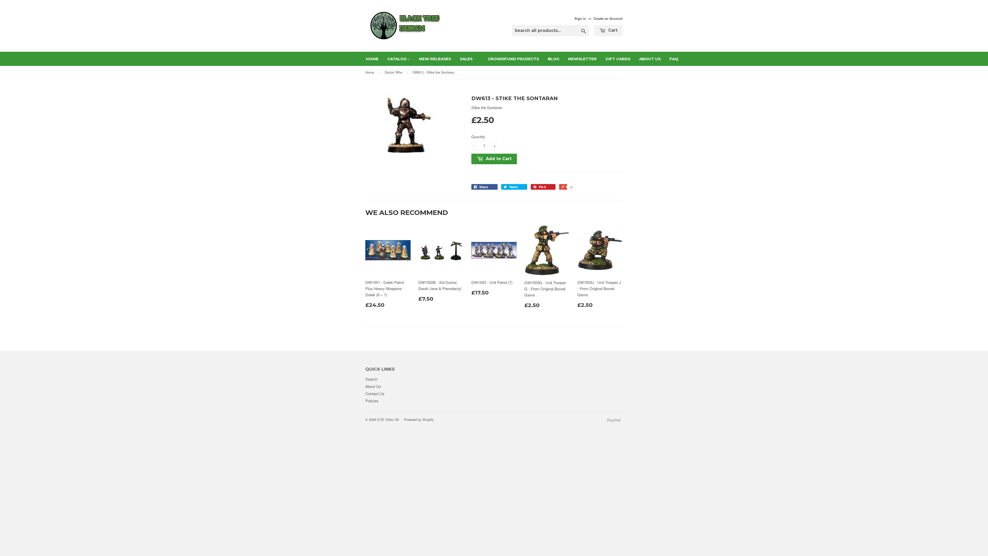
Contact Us (374, 393)
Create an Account (608, 18)
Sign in (580, 18)
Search (371, 379)
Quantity (478, 136)
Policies (371, 400)
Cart (612, 30)
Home (369, 72)
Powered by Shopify (419, 419)
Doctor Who (393, 72)
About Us (373, 386)
